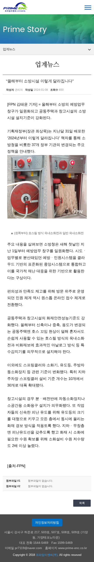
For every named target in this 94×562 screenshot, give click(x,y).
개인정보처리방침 (47, 522)
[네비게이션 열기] (88, 7)
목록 (82, 503)
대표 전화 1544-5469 (33, 542)
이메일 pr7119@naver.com (23, 548)
